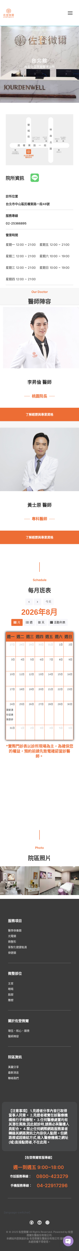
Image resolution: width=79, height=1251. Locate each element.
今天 (48, 601)
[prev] (29, 601)
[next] (37, 601)
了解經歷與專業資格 (39, 414)
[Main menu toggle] (70, 13)
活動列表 (59, 622)
